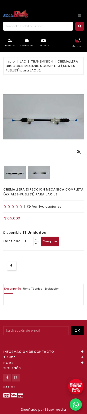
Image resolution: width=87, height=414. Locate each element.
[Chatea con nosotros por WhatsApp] (76, 404)
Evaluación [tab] (52, 288)
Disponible (12, 232)
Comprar (49, 241)
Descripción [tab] (12, 288)
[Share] (11, 266)
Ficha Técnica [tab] (32, 288)
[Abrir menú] (79, 15)
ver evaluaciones (47, 206)
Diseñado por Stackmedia (43, 409)
